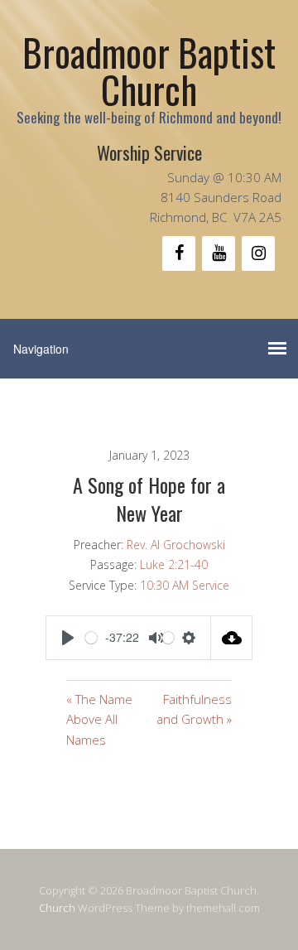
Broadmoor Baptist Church (149, 70)
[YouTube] (218, 253)
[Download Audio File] (231, 637)
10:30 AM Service (184, 585)
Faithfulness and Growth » (194, 709)
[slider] (87, 637)
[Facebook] (178, 253)
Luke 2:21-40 (174, 564)
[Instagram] (258, 253)
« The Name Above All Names (99, 719)
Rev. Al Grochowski (176, 544)
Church (57, 907)
